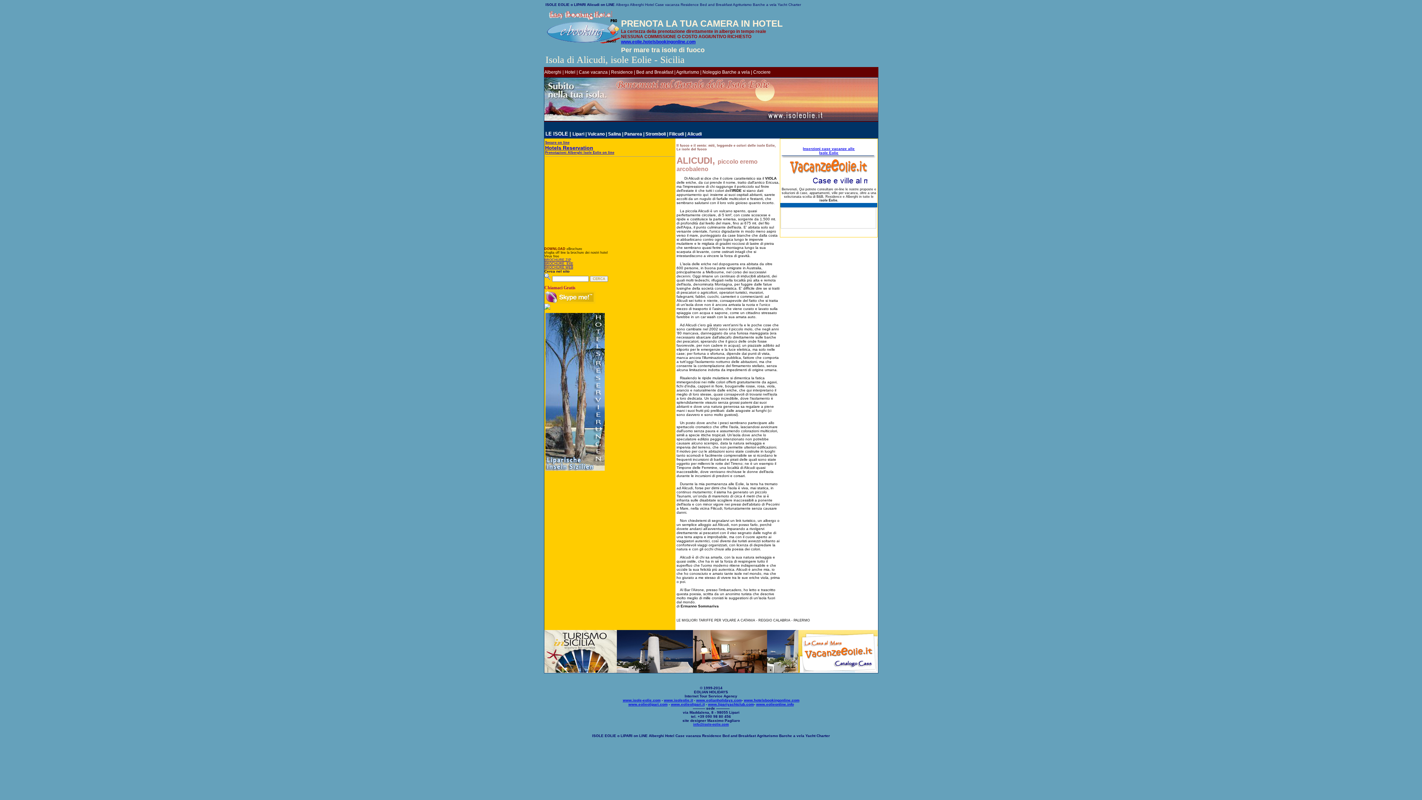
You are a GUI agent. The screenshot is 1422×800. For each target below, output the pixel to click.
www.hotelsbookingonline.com (772, 700)
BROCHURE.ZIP (557, 260)
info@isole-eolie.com (711, 724)
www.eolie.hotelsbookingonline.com (658, 41)
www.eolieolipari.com (648, 704)
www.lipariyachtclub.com (731, 704)
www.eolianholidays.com (719, 700)
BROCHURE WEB (558, 267)
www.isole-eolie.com (642, 700)
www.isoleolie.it (678, 700)
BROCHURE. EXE (558, 264)
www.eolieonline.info (775, 704)
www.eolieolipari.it (688, 704)
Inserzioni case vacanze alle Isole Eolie (829, 151)
